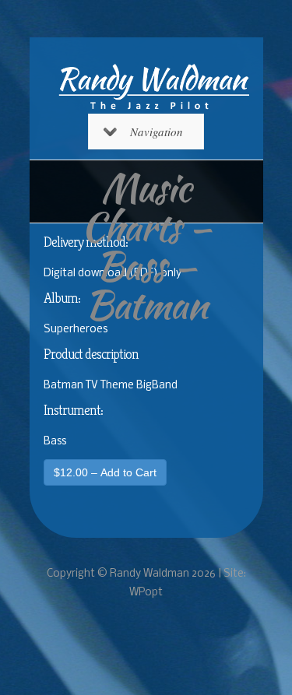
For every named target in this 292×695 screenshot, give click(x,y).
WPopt (146, 592)
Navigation (156, 131)
